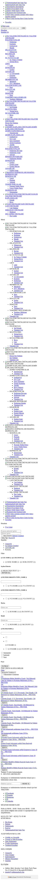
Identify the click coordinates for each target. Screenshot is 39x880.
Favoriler (8, 22)
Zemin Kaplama (15, 143)
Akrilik (12, 145)
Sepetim (8, 861)
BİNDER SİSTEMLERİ (13, 157)
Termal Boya (14, 62)
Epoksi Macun (15, 166)
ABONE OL (25, 784)
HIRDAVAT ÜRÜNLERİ (14, 210)
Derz (11, 95)
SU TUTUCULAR (12, 58)
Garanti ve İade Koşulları (13, 839)
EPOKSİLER (10, 68)
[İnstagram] (9, 797)
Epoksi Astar (14, 164)
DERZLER (9, 93)
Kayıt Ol (12, 538)
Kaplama (13, 44)
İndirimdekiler (10, 857)
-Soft (10, 877)
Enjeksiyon (13, 46)
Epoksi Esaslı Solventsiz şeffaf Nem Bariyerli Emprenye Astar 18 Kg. (16, 744)
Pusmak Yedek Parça (17, 186)
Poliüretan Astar (15, 153)
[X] (6, 799)
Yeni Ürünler (9, 855)
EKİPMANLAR (11, 190)
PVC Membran (15, 83)
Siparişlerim (19, 7)
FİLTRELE (5, 666)
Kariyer (7, 828)
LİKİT (7, 64)
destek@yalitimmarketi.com (14, 872)
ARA (23, 28)
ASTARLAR (10, 71)
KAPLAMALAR (11, 198)
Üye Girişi (8, 527)
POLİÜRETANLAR (12, 40)
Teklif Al (4, 690)
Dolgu (12, 91)
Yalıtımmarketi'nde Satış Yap (15, 830)
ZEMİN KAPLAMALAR (14, 135)
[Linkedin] (9, 801)
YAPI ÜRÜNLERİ (27, 204)
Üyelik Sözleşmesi (11, 843)
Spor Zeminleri (15, 141)
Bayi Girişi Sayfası (26, 18)
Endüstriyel (13, 137)
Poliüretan (13, 42)
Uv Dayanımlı (14, 73)
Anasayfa (8, 544)
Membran (13, 81)
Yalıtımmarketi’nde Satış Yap (15, 5)
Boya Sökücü (14, 147)
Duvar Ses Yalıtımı (11, 123)
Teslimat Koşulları (11, 845)
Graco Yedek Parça (16, 188)
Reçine (12, 56)
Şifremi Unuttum (18, 536)
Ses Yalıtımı (9, 125)
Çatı (11, 117)
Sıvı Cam (13, 139)
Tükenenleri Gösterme (11, 674)
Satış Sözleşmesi (10, 841)
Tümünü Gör (18, 241)
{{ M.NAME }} (20, 624)
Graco (12, 178)
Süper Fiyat (19, 9)
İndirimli (6, 655)
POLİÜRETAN (10, 105)
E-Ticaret (14, 877)
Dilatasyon (13, 52)
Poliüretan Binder (16, 158)
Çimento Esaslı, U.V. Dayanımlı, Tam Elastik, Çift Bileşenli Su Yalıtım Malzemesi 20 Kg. (18, 700)
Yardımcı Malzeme (16, 99)
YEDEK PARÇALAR (13, 184)
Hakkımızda (9, 826)
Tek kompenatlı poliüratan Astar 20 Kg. (14, 733)
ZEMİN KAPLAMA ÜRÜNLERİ (21, 128)
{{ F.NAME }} (20, 649)
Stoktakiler (7, 653)
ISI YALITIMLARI (12, 113)
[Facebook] (9, 793)
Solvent (12, 155)
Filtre (2, 670)
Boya (11, 115)
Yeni (4, 657)
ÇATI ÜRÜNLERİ (12, 206)
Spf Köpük (13, 107)
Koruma (12, 75)
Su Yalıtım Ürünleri (11, 546)
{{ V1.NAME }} (21, 586)
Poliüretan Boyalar (16, 151)
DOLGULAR (10, 89)
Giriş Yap (4, 538)
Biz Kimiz (8, 822)
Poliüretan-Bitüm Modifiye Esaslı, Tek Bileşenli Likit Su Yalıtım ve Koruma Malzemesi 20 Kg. (19, 687)
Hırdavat (12, 212)
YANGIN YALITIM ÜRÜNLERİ (21, 195)
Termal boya (14, 111)
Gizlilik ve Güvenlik (12, 837)
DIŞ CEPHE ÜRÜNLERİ (14, 214)
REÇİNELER (10, 54)
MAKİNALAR (10, 176)
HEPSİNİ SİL (6, 573)
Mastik (12, 48)
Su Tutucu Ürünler (16, 60)
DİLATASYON (10, 50)
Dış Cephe (13, 216)
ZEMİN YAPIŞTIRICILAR (15, 131)
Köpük (12, 200)
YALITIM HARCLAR (13, 85)
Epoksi (12, 70)
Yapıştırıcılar (14, 133)
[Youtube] (9, 795)
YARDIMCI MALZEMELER (15, 97)
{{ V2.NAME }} (21, 599)
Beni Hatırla (7, 536)
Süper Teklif (19, 11)
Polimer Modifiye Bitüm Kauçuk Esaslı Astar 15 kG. (19, 768)
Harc (11, 87)
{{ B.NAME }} (20, 612)
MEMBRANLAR (11, 79)
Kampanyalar (21, 13)
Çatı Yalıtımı (14, 208)
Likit (11, 66)
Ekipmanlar (13, 192)
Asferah (12, 182)
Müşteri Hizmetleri (11, 859)
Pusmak (12, 180)
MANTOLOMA (11, 109)
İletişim (7, 824)
